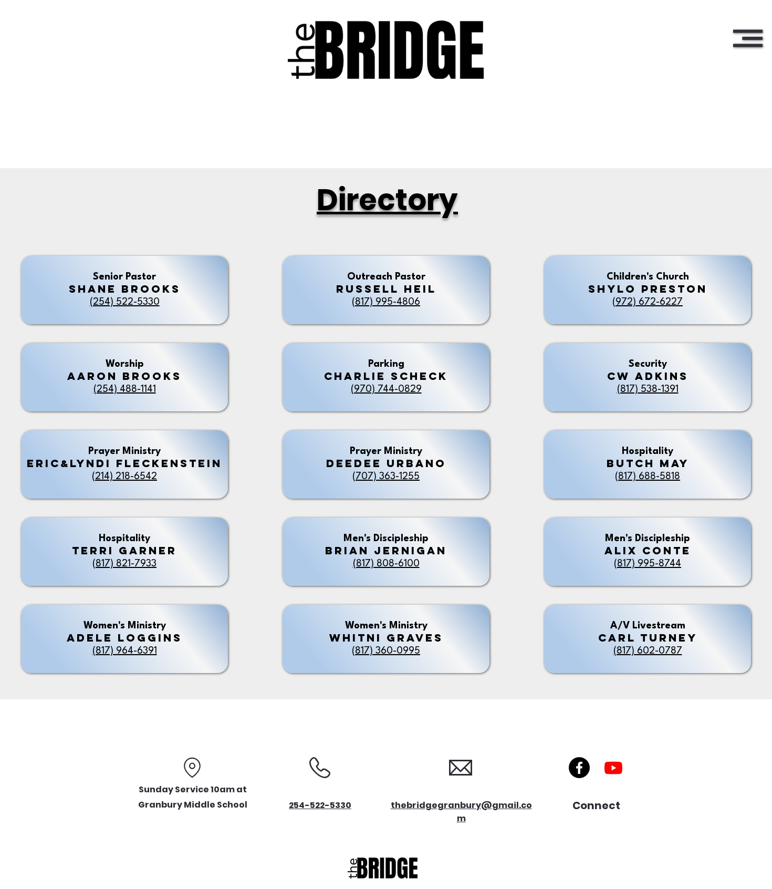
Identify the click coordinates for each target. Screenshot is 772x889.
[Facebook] (579, 767)
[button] (748, 38)
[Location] (192, 767)
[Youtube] (613, 767)
